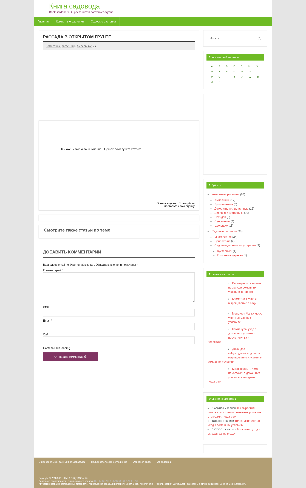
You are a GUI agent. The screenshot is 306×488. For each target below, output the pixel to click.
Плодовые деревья (230, 255)
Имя (46, 307)
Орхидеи (220, 217)
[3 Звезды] (168, 164)
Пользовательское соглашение (109, 462)
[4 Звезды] (76, 191)
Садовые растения (103, 21)
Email (47, 320)
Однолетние (222, 241)
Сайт (46, 334)
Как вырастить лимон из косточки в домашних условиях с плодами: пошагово (234, 412)
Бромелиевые (223, 204)
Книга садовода (74, 6)
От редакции (164, 462)
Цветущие (221, 225)
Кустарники (224, 251)
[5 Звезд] (129, 191)
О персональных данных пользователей (62, 462)
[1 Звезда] (168, 137)
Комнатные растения (70, 21)
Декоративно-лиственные (231, 208)
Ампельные (222, 200)
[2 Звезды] (114, 164)
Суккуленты (222, 221)
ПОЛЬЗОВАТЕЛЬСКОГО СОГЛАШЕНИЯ (116, 481)
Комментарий (53, 270)
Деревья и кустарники (228, 212)
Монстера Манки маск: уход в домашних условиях (245, 318)
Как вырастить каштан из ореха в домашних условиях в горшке (244, 287)
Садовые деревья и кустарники (235, 245)
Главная (43, 21)
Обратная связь (142, 462)
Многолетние (223, 236)
